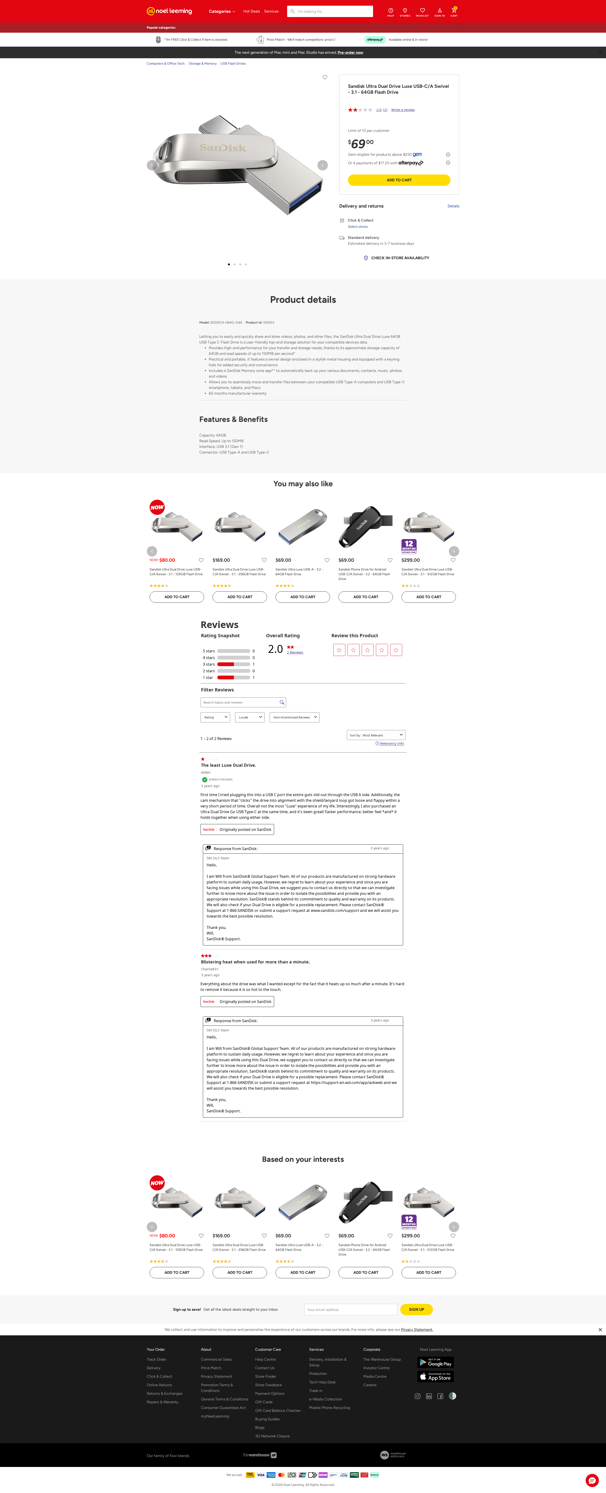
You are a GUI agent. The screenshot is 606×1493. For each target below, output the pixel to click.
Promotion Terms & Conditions (217, 1388)
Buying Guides (267, 1419)
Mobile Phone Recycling (329, 1407)
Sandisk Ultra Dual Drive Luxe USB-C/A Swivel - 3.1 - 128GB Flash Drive (176, 571)
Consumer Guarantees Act (223, 1407)
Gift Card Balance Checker (278, 1410)
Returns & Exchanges (164, 1393)
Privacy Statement (216, 1376)
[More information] (448, 154)
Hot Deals (251, 11)
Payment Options (269, 1393)
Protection (318, 1373)
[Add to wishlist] (325, 78)
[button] (440, 12)
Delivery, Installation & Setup (328, 1362)
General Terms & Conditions (224, 1399)
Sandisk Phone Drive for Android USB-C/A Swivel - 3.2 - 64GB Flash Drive (364, 574)
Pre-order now (350, 52)
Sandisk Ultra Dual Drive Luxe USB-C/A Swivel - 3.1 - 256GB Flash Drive (239, 571)
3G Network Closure (272, 1436)
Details (453, 206)
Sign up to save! (187, 1309)
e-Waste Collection (325, 1399)
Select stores (358, 227)
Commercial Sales (216, 1359)
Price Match (211, 1368)
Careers (369, 1385)
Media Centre (375, 1376)
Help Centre (265, 1359)
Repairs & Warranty (162, 1402)
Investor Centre (376, 1368)
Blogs (259, 1427)
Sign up (416, 1309)
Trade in (315, 1390)
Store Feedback (268, 1385)
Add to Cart (399, 180)
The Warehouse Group (382, 1359)
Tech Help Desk (322, 1382)
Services (271, 11)
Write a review (403, 109)
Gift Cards (263, 1402)
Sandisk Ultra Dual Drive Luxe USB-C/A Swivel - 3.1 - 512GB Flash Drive (427, 571)
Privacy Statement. (417, 1329)
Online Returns (159, 1385)
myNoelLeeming (215, 1416)
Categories (220, 11)
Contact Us (264, 1368)
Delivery (153, 1368)
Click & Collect (159, 1376)
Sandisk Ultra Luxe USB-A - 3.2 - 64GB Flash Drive (299, 571)
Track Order (156, 1359)
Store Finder (265, 1376)
